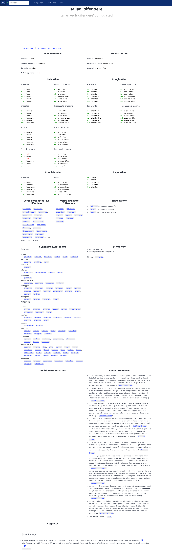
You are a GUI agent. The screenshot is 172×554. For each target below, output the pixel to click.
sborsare (37, 347)
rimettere (63, 355)
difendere (26, 228)
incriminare (46, 299)
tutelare (57, 257)
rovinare (55, 309)
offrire (51, 347)
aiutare (65, 257)
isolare (53, 331)
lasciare (75, 347)
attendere (26, 221)
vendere (38, 350)
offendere (78, 215)
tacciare (55, 299)
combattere (28, 288)
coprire (60, 272)
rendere (70, 350)
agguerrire (27, 262)
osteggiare (59, 288)
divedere (59, 215)
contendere (41, 225)
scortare (51, 272)
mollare (38, 353)
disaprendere (42, 231)
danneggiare (28, 312)
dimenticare (28, 350)
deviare (37, 355)
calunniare (46, 291)
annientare (36, 309)
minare (46, 320)
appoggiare (28, 283)
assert (93, 209)
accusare (27, 294)
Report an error (27, 549)
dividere (36, 331)
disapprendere (28, 231)
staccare (45, 331)
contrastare (39, 288)
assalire (68, 288)
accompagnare (41, 272)
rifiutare (65, 353)
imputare (27, 342)
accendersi (38, 209)
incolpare (37, 294)
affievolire (37, 320)
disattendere (27, 234)
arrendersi (26, 218)
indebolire (68, 317)
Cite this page (28, 48)
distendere (39, 237)
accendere (27, 209)
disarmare (47, 317)
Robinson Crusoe (125, 385)
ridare (63, 350)
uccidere (27, 309)
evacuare (47, 353)
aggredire (27, 291)
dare (44, 347)
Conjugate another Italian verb (49, 48)
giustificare (28, 278)
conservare (48, 257)
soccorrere (74, 257)
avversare (49, 288)
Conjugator (38, 3)
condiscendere (28, 225)
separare (27, 331)
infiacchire (27, 320)
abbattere (46, 309)
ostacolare (61, 331)
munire (46, 262)
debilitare (77, 317)
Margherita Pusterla (98, 468)
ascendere (37, 218)
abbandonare (57, 291)
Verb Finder (52, 3)
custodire (38, 257)
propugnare (50, 283)
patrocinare (39, 283)
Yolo (109, 517)
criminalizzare (70, 339)
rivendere (69, 218)
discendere (39, 234)
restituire (55, 350)
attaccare (77, 288)
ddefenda (99, 257)
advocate (94, 206)
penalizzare (45, 342)
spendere (27, 347)
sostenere (60, 283)
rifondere (59, 218)
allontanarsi (28, 355)
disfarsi (46, 350)
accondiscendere (29, 212)
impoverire (27, 317)
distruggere (39, 312)
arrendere (38, 215)
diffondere (71, 209)
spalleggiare (28, 272)
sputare (45, 355)
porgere (59, 347)
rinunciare (57, 353)
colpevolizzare (58, 339)
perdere (64, 309)
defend (93, 212)
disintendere (27, 237)
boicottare (27, 333)
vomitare (54, 355)
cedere (77, 291)
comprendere (38, 221)
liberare (78, 350)
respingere (74, 353)
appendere (43, 212)
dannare (49, 312)
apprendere (27, 215)
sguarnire (38, 317)
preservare (27, 257)
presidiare (37, 262)
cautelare (27, 267)
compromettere (75, 309)
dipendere (37, 228)
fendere (69, 215)
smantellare (57, 317)
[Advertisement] (80, 31)
